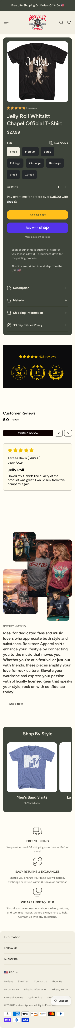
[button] (16, 108)
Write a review (28, 433)
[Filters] (59, 433)
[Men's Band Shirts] (32, 775)
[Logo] (37, 22)
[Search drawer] (61, 22)
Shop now (16, 704)
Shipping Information (28, 312)
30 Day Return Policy (27, 325)
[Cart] (69, 22)
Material (18, 300)
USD (11, 972)
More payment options (37, 236)
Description (21, 288)
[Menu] (6, 22)
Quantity (12, 186)
